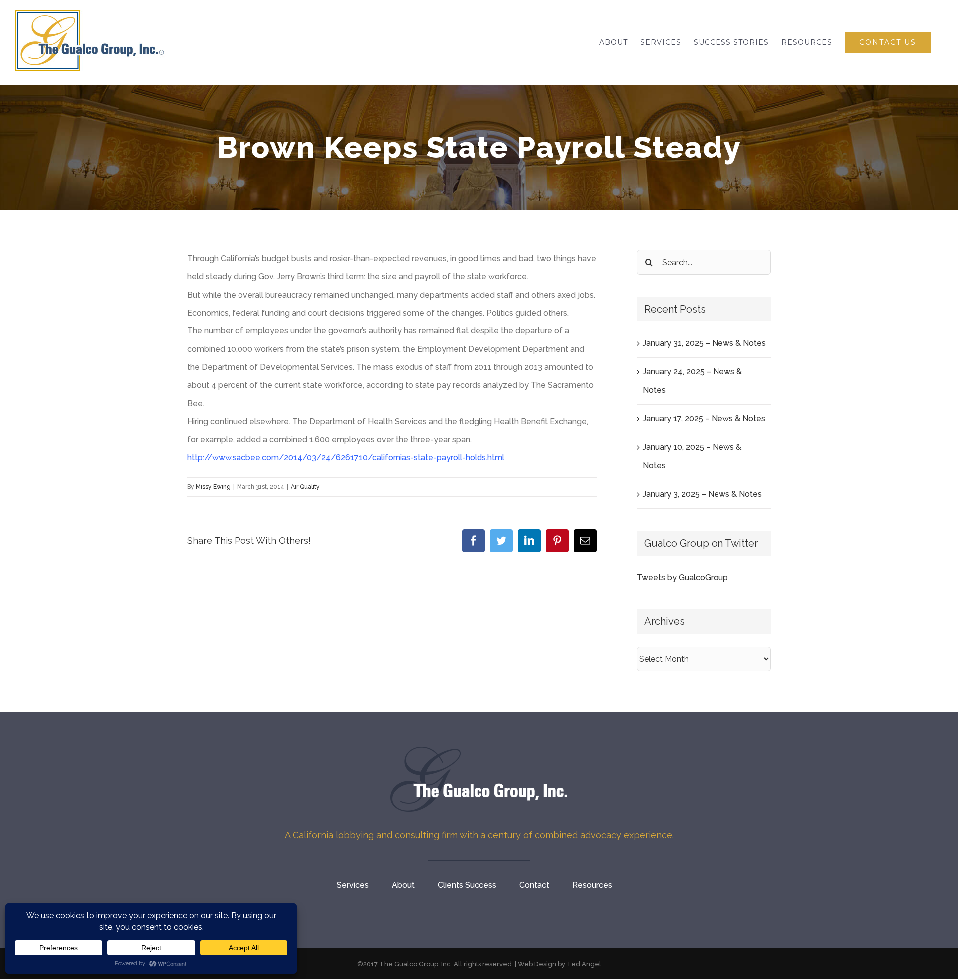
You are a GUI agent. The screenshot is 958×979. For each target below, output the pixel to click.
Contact (534, 885)
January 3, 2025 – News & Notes (702, 494)
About (403, 885)
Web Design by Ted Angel (559, 964)
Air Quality (305, 486)
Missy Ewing (213, 486)
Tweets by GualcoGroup (682, 577)
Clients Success (467, 885)
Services (353, 885)
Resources (592, 885)
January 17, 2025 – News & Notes (704, 418)
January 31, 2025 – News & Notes (704, 343)
